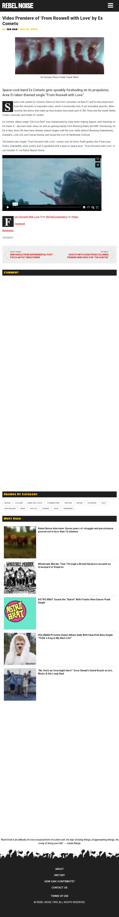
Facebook (19, 223)
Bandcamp (8, 230)
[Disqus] (59, 320)
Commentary (53, 503)
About (59, 869)
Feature (68, 503)
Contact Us (59, 887)
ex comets (8, 238)
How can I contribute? (59, 881)
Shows (79, 503)
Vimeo (74, 216)
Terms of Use (59, 896)
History (59, 875)
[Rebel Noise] (17, 7)
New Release (10, 508)
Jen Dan (12, 29)
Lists (103, 503)
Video (56, 508)
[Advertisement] (59, 466)
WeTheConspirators (56, 216)
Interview (92, 503)
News (22, 508)
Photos (33, 508)
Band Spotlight (34, 503)
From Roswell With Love (27, 216)
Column (19, 503)
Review (7, 503)
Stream (45, 508)
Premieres (68, 508)
